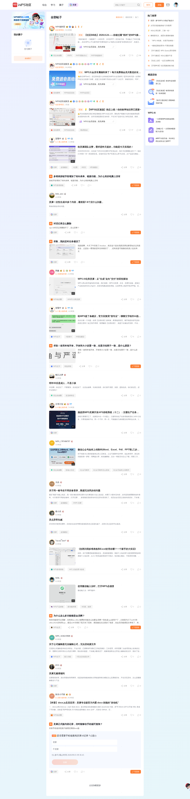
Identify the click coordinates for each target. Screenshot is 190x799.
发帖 (159, 5)
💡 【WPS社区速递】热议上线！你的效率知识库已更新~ (112, 109)
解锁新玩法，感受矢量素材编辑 (162, 36)
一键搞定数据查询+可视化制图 (162, 46)
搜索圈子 (28, 58)
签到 (148, 5)
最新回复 (128, 17)
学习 (53, 4)
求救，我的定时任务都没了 (67, 241)
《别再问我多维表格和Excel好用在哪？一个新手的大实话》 (107, 549)
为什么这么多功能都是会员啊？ (69, 616)
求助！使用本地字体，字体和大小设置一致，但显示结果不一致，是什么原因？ (92, 345)
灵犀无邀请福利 (57, 673)
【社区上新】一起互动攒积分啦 (162, 61)
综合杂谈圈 (57, 55)
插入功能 (67, 657)
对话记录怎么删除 (62, 223)
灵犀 (55, 167)
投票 (65, 762)
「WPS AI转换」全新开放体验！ (163, 41)
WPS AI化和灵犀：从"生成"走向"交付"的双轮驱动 (103, 279)
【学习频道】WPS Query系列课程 (163, 51)
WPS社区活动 (69, 93)
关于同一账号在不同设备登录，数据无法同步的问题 (74, 490)
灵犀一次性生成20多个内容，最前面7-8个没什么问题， (76, 202)
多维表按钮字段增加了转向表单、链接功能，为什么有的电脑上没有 (87, 176)
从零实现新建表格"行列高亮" (161, 25)
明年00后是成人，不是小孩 (62, 383)
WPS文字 (56, 337)
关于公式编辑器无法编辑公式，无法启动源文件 (72, 644)
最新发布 (119, 17)
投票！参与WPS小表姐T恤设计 (162, 20)
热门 (136, 17)
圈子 (61, 4)
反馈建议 (64, 167)
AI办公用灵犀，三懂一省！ (161, 30)
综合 (44, 4)
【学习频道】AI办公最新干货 (161, 56)
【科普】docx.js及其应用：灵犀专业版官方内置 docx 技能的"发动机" (84, 702)
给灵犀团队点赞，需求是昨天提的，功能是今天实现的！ (105, 147)
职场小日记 (70, 470)
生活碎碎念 (70, 396)
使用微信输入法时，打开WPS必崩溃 (96, 586)
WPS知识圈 (57, 299)
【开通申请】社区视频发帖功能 (162, 66)
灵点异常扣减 (55, 520)
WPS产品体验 (58, 607)
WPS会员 (56, 627)
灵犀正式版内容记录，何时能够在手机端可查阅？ (78, 724)
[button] (159, 5)
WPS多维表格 (58, 185)
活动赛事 (56, 93)
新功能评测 (72, 607)
